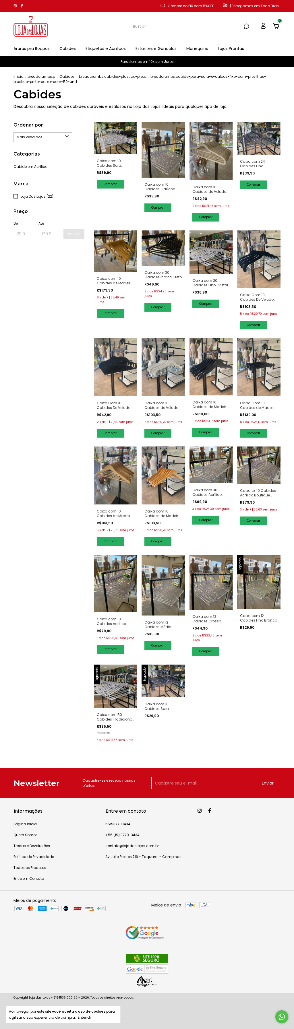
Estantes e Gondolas (156, 48)
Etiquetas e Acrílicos (106, 48)
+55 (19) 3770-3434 (122, 834)
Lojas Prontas (231, 48)
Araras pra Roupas (31, 48)
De (15, 223)
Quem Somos (25, 834)
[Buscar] (246, 26)
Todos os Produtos (29, 867)
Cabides (67, 48)
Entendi (84, 1017)
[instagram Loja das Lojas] (15, 5)
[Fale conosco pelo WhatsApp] (281, 1016)
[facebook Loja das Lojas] (22, 5)
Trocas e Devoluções (31, 845)
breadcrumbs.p (41, 76)
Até (41, 223)
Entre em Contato (28, 878)
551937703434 (117, 824)
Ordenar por (28, 125)
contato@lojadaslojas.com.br (132, 845)
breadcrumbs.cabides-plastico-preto (112, 76)
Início (18, 76)
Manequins (197, 48)
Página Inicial (25, 824)
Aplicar (74, 234)
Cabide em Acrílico (30, 166)
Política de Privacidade (33, 856)
